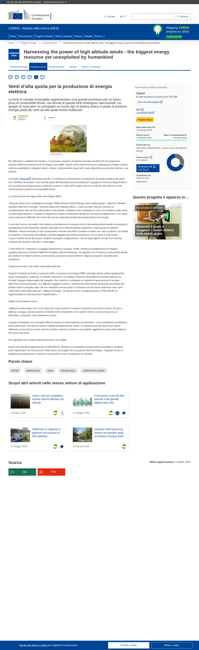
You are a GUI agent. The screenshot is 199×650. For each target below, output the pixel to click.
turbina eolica (33, 370)
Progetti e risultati (44, 36)
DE (10, 77)
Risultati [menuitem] (73, 67)
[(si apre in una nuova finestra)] (31, 14)
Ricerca (99, 36)
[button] (123, 16)
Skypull (24, 179)
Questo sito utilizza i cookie (33, 645)
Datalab (88, 36)
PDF (53, 472)
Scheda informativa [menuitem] (19, 67)
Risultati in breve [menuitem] (38, 67)
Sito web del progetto (149, 103)
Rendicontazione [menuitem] (56, 67)
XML (24, 472)
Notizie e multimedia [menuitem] (91, 67)
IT (36, 77)
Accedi (111, 16)
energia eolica (68, 370)
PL (43, 77)
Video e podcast (63, 36)
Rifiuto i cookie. (172, 645)
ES (23, 77)
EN (17, 77)
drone (50, 370)
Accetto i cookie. (128, 645)
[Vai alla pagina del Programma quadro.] (13, 54)
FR (30, 77)
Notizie (78, 36)
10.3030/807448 (144, 112)
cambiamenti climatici (94, 370)
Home (13, 36)
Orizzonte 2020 (50, 43)
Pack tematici (25, 36)
